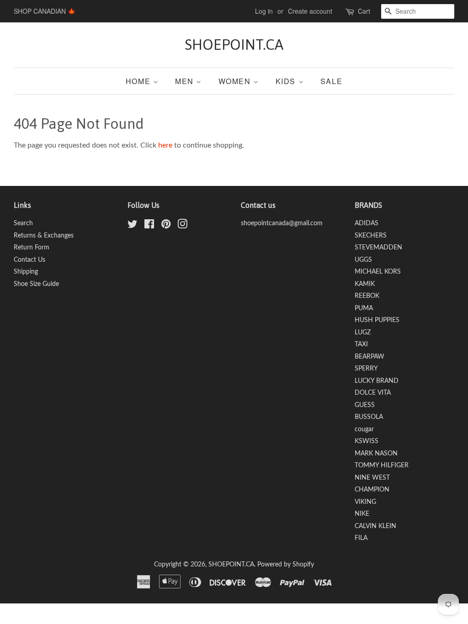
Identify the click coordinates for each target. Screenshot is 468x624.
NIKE (362, 514)
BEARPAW (369, 357)
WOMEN (236, 81)
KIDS (287, 81)
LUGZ (363, 332)
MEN (185, 81)
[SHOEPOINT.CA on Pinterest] (166, 226)
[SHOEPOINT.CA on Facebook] (149, 226)
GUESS (365, 405)
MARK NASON (376, 453)
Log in (264, 11)
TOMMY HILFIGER (382, 465)
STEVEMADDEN (378, 247)
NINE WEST (372, 478)
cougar (364, 429)
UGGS (363, 260)
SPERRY (366, 368)
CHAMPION (372, 490)
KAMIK (365, 284)
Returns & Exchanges (44, 236)
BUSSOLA (369, 417)
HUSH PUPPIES (377, 320)
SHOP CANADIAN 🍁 (44, 11)
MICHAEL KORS (378, 272)
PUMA (364, 308)
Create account (310, 11)
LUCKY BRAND (377, 381)
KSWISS (366, 441)
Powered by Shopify (285, 564)
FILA (361, 538)
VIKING (365, 502)
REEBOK (367, 296)
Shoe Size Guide (36, 284)
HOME (139, 81)
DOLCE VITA (373, 393)
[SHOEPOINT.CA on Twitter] (133, 226)
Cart (364, 11)
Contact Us (29, 260)
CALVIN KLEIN (375, 526)
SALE (331, 81)
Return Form (31, 247)
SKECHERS (371, 236)
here (165, 145)
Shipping (26, 272)
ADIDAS (366, 223)
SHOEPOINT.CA (234, 44)
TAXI (361, 344)
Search (23, 223)
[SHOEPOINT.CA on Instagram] (182, 226)
